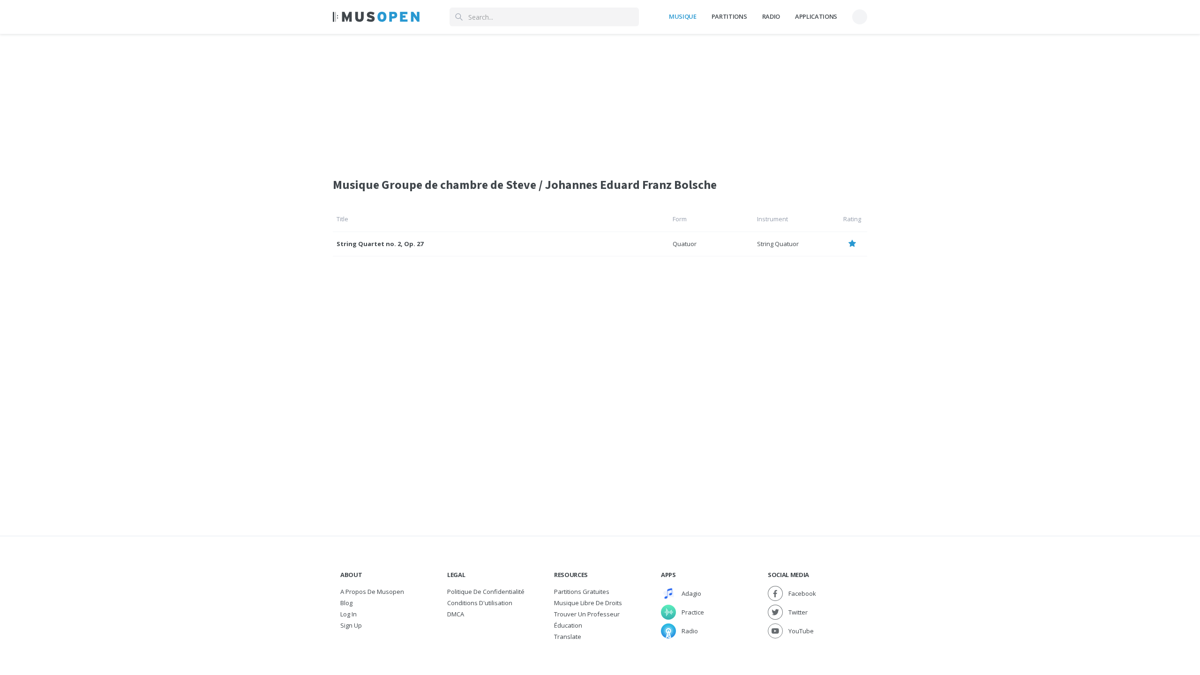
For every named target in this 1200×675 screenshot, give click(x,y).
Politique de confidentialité (486, 591)
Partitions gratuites (581, 591)
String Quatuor (778, 244)
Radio (771, 16)
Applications (816, 16)
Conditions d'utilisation (479, 603)
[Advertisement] (600, 99)
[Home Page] (376, 17)
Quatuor (685, 244)
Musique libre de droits (588, 603)
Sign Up (351, 625)
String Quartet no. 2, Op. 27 (380, 244)
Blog (346, 603)
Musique (683, 16)
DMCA (455, 614)
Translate (567, 636)
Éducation (568, 625)
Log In (348, 614)
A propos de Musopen (372, 591)
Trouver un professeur (587, 614)
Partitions (729, 16)
